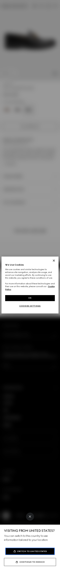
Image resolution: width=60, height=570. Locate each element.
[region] (30, 285)
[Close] (30, 517)
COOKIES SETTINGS (30, 306)
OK (30, 298)
